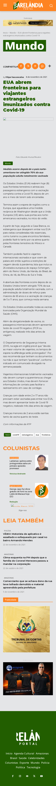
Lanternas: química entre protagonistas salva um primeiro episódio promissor (21, 465)
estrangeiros (27, 435)
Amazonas (9, 554)
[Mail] (27, 776)
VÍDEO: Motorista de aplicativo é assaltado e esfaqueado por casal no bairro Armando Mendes (25, 537)
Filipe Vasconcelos (15, 77)
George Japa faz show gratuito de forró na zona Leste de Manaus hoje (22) (21, 493)
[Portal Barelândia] (28, 5)
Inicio (5, 32)
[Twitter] (28, 66)
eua (37, 435)
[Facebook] (21, 66)
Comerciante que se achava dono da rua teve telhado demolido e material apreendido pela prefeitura (27, 584)
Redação (14, 502)
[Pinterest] (35, 66)
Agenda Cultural (16, 486)
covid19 (16, 435)
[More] (49, 66)
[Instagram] (20, 776)
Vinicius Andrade (18, 473)
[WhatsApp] (42, 66)
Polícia (7, 531)
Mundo (13, 32)
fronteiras (46, 435)
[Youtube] (41, 776)
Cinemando (14, 458)
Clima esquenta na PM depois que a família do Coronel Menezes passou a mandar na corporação (25, 560)
